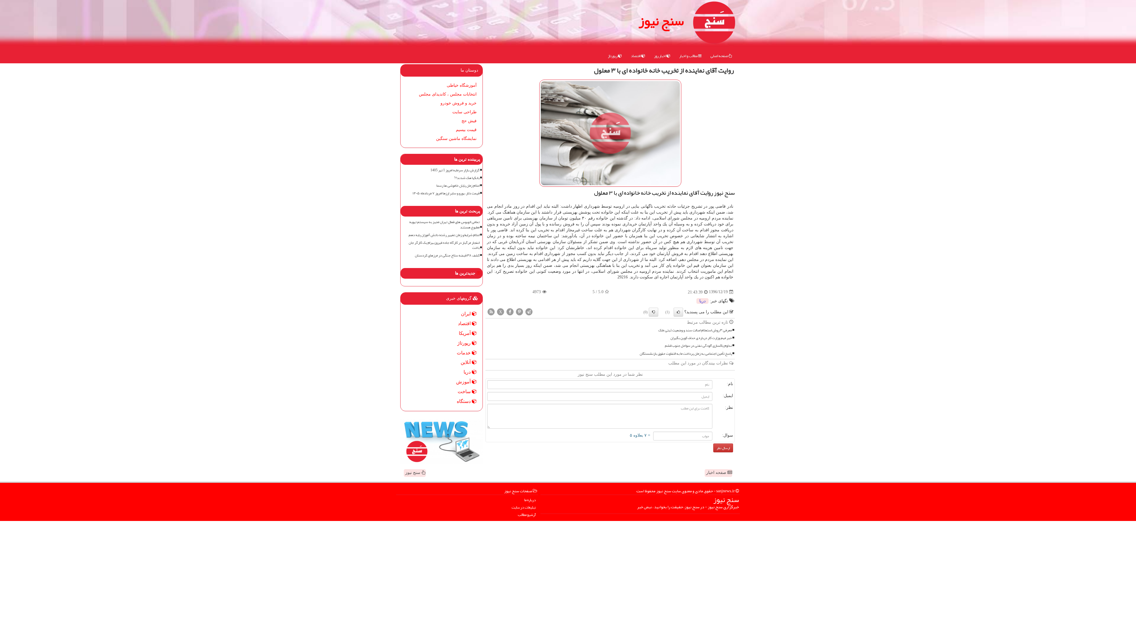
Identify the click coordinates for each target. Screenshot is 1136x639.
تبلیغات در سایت (523, 507)
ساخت (465, 391)
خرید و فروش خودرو (458, 103)
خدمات (464, 352)
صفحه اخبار (716, 472)
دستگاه (464, 401)
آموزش (464, 381)
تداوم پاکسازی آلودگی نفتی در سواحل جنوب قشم (698, 345)
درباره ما (530, 500)
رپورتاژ (613, 56)
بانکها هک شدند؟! (467, 178)
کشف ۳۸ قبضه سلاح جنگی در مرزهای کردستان (447, 255)
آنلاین (466, 362)
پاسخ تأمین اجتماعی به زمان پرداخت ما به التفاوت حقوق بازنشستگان (686, 353)
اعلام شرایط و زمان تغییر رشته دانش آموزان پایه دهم (444, 235)
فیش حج (469, 121)
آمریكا (465, 333)
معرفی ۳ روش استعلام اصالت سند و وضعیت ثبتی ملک (695, 330)
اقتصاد (636, 56)
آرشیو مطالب (527, 514)
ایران (466, 313)
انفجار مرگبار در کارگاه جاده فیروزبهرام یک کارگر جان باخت (444, 245)
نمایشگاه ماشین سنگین (456, 138)
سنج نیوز (661, 20)
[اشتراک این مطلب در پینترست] (519, 311)
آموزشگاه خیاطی (462, 85)
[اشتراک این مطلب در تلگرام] (529, 311)
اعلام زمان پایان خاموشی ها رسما (458, 185)
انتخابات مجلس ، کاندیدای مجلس (448, 94)
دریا (702, 301)
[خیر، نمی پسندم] (653, 312)
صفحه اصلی (719, 56)
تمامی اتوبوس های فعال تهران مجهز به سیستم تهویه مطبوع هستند (444, 224)
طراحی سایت (464, 112)
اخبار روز (660, 56)
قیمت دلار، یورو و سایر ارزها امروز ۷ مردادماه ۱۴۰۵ (446, 193)
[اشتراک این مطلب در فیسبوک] (510, 311)
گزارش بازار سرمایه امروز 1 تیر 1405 (455, 170)
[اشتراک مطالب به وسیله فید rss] (491, 311)
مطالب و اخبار (688, 56)
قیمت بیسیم (466, 130)
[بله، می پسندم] (678, 312)
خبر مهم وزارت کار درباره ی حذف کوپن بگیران (701, 338)
